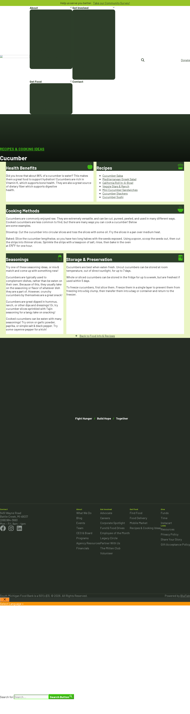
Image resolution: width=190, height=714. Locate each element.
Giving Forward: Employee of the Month (93, 44)
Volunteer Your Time (90, 75)
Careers (81, 21)
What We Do (41, 14)
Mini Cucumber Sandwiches (120, 190)
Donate (185, 60)
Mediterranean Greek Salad (119, 179)
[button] (70, 8)
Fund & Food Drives (89, 35)
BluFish (185, 595)
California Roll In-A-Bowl (117, 182)
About (34, 8)
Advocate (83, 14)
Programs (40, 50)
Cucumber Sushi (113, 197)
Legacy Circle (85, 53)
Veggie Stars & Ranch (115, 186)
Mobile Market (43, 102)
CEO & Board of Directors (50, 43)
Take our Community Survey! (111, 3)
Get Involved (80, 8)
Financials (40, 64)
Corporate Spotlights (90, 28)
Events (38, 28)
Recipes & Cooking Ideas (49, 109)
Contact (77, 81)
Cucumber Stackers (115, 193)
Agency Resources (46, 57)
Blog (37, 21)
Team (37, 35)
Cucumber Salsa (112, 175)
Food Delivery (42, 95)
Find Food (40, 88)
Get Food (36, 81)
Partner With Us (86, 60)
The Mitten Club (87, 68)
